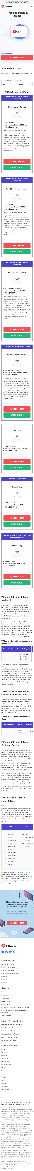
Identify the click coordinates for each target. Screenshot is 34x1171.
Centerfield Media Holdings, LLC (18, 1104)
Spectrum (4, 1059)
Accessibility (5, 1004)
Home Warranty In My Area (10, 974)
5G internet (21, 612)
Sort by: (19, 81)
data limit (25, 710)
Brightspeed (5, 1062)
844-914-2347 (18, 58)
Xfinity (3, 1080)
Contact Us (5, 998)
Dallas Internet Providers (9, 1031)
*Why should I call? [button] (7, 54)
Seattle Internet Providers (9, 1040)
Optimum (4, 1055)
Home (3, 992)
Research (4, 977)
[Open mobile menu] (32, 6)
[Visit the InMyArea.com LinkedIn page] (10, 951)
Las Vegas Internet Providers (10, 1034)
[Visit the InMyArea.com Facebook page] (2, 951)
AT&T (3, 1049)
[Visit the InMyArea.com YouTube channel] (14, 951)
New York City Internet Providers (12, 1028)
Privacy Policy (5, 1001)
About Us (4, 995)
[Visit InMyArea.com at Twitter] (6, 951)
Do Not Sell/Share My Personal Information (15, 1007)
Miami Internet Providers (9, 1037)
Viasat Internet (6, 1071)
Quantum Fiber (6, 1065)
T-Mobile (4, 1086)
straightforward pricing (18, 874)
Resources (4, 980)
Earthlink (4, 1052)
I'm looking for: (6, 81)
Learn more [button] (24, 2)
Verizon (4, 1077)
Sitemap (4, 983)
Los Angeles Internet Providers (11, 1025)
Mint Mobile (5, 1089)
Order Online (17, 167)
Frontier (4, 1083)
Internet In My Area (7, 964)
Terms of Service (6, 1016)
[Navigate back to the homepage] (7, 6)
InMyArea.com (11, 1102)
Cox (2, 1074)
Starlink (3, 1068)
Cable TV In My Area (8, 967)
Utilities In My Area (7, 970)
